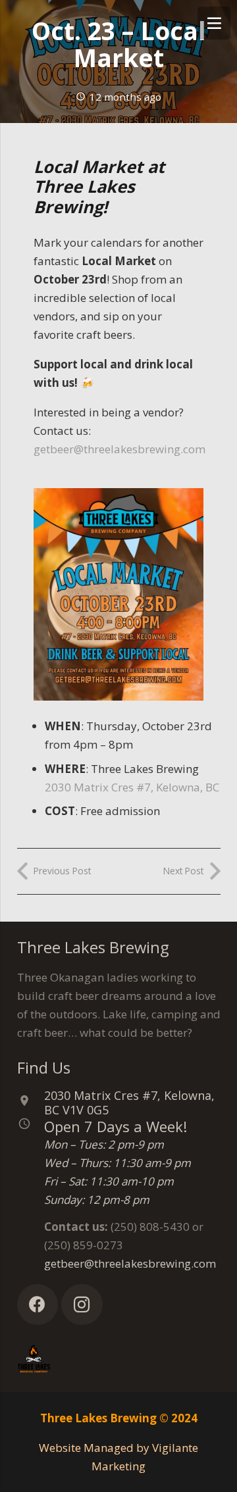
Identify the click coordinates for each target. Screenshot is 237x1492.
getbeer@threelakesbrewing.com (119, 449)
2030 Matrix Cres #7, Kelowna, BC (132, 787)
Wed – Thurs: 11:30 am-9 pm (117, 1162)
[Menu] (214, 23)
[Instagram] (82, 1305)
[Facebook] (38, 1305)
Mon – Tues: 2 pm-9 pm (104, 1144)
